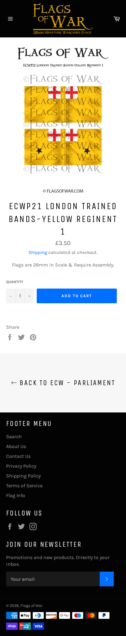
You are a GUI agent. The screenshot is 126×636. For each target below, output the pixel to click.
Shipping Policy (23, 476)
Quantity (14, 282)
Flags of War (31, 605)
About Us (16, 446)
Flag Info (15, 495)
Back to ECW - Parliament (66, 382)
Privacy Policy (21, 466)
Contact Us (18, 456)
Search (14, 436)
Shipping (37, 252)
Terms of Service (24, 485)
